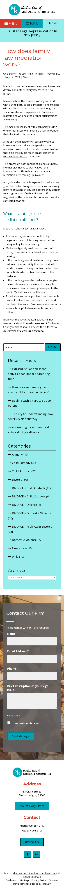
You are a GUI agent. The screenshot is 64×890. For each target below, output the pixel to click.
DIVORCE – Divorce (24, 505)
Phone (11, 668)
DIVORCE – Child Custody (28, 488)
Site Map (24, 880)
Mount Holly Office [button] (32, 806)
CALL (55, 23)
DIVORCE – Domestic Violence (31, 513)
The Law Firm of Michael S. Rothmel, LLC (38, 73)
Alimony (17, 454)
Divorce (27, 77)
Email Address (18, 651)
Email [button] (34, 23)
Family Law (19, 548)
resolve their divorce (15, 156)
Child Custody (21, 463)
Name (11, 634)
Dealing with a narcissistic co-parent (30, 403)
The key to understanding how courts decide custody (30, 416)
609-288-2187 (36, 825)
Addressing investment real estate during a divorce (28, 429)
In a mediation (11, 101)
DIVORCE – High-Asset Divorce (32, 526)
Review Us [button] (32, 842)
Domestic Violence (24, 540)
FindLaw (46, 883)
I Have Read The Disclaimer (25, 723)
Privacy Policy (38, 880)
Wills (15, 556)
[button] (11, 22)
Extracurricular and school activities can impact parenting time (29, 374)
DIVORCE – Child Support (28, 496)
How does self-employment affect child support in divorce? (29, 389)
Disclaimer (13, 715)
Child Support (21, 471)
